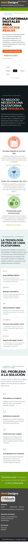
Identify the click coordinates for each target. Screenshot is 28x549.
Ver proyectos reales (14, 195)
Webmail (3, 529)
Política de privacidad (7, 518)
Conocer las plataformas (14, 165)
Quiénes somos (14, 509)
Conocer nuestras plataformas (12, 51)
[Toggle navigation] (3, 9)
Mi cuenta (4, 528)
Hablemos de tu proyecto (11, 55)
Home (3, 507)
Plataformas (13, 507)
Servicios (21, 507)
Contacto (21, 509)
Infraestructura (5, 509)
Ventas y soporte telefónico (9, 517)
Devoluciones (5, 520)
